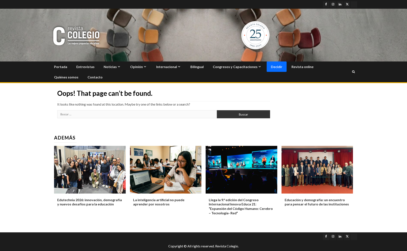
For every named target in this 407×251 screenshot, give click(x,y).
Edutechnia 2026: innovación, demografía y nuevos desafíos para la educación (89, 202)
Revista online (302, 67)
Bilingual (197, 67)
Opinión (136, 67)
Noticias (110, 67)
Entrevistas (85, 67)
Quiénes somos (66, 77)
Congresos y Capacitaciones (235, 67)
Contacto (95, 77)
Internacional (166, 67)
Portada (60, 67)
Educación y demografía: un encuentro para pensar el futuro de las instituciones (317, 202)
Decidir (276, 67)
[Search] (353, 72)
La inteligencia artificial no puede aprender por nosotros (158, 202)
